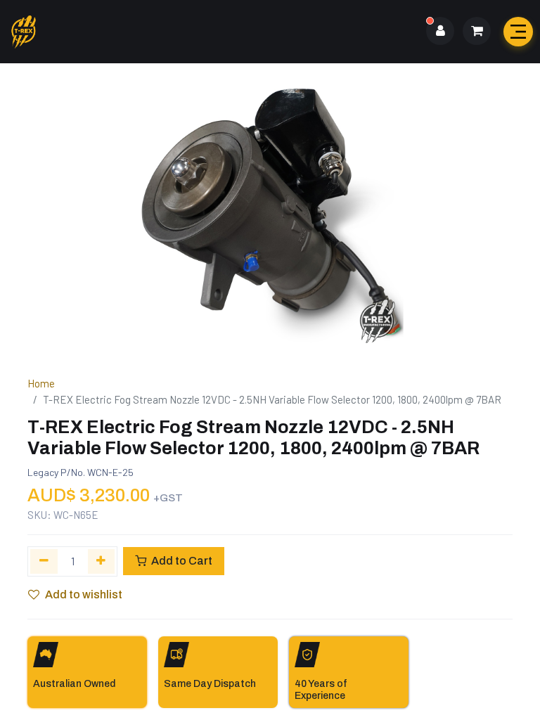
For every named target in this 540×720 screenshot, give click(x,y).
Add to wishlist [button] (83, 594)
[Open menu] (518, 31)
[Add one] (101, 561)
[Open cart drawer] (477, 31)
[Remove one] (44, 561)
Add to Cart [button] (180, 561)
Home (41, 383)
